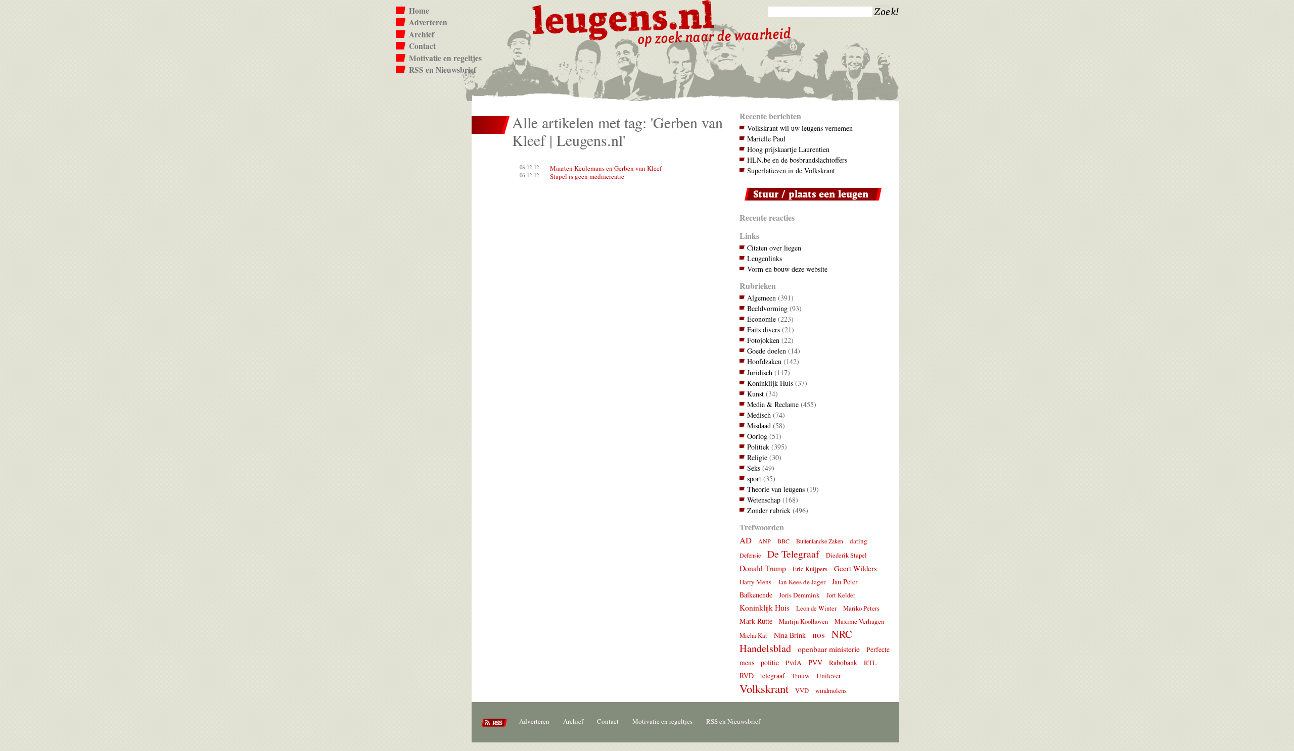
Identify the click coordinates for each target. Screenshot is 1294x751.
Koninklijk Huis (770, 383)
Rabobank (843, 662)
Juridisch (759, 372)
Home (419, 10)
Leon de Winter (816, 608)
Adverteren (428, 22)
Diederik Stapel (846, 555)
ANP (764, 541)
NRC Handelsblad (796, 641)
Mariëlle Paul (766, 138)
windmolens (831, 690)
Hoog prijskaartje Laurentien (788, 149)
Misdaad (759, 425)
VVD (802, 690)
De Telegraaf (793, 554)
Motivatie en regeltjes (445, 58)
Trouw (801, 675)
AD (746, 540)
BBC (783, 541)
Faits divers (763, 329)
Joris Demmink (799, 594)
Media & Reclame (773, 404)
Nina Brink (790, 635)
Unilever (828, 675)
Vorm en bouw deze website (787, 269)
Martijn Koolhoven (803, 621)
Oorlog (757, 436)
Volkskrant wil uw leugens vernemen (800, 128)
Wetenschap (763, 500)
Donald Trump (763, 568)
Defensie (750, 555)
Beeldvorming (767, 308)
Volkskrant (764, 688)
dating (858, 540)
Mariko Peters (861, 608)
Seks (753, 468)
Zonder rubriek (769, 510)
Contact (422, 46)
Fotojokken (763, 340)
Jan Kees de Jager (801, 581)
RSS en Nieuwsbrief (442, 69)
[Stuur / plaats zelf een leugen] (811, 203)
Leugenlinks (764, 258)
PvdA (793, 662)
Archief (421, 34)
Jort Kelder (840, 595)
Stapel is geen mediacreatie (587, 176)
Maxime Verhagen (860, 621)
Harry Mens (755, 581)
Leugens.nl (623, 19)
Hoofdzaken (764, 361)
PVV (815, 662)
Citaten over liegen (774, 248)
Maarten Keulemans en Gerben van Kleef (606, 168)
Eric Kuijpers (810, 569)
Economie (761, 319)
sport (754, 478)
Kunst (755, 393)
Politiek (758, 447)
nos (818, 634)
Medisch (759, 415)
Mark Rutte (756, 621)
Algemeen (761, 298)
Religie (757, 457)
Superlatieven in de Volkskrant (791, 170)
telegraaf (772, 675)
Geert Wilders (855, 568)
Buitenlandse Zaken (819, 541)
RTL (870, 662)
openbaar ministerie (829, 648)
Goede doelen (766, 351)
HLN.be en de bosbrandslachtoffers (797, 160)
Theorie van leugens (776, 489)
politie (770, 662)
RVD (747, 675)
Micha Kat (753, 635)
